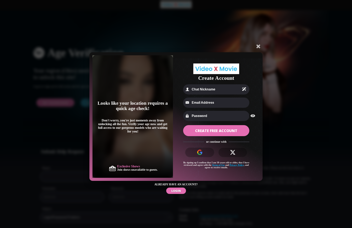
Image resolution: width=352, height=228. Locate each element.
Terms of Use (218, 165)
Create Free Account (216, 130)
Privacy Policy (237, 165)
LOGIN (176, 191)
